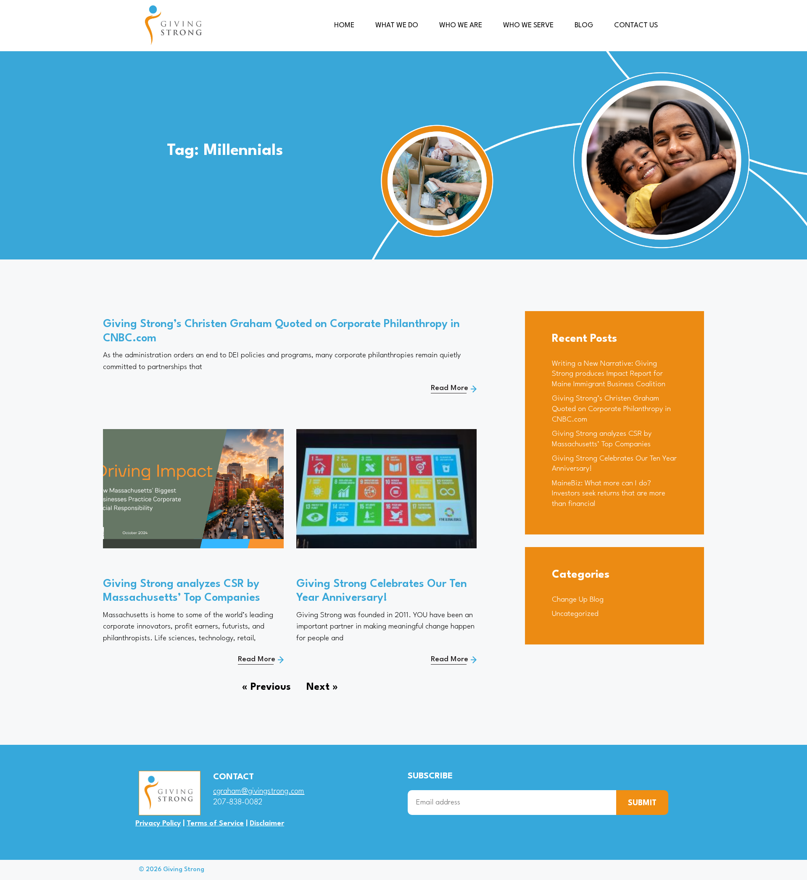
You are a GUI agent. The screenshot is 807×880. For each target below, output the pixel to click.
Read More (449, 388)
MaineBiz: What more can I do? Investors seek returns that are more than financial (608, 494)
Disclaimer (267, 823)
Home (344, 25)
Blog (584, 25)
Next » (322, 687)
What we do (396, 25)
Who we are (460, 25)
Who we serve (528, 25)
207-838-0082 (237, 802)
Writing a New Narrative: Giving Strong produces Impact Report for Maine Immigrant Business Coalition (608, 374)
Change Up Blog (578, 599)
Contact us (636, 25)
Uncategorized (575, 614)
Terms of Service (215, 823)
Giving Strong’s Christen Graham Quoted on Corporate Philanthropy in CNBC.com (611, 409)
